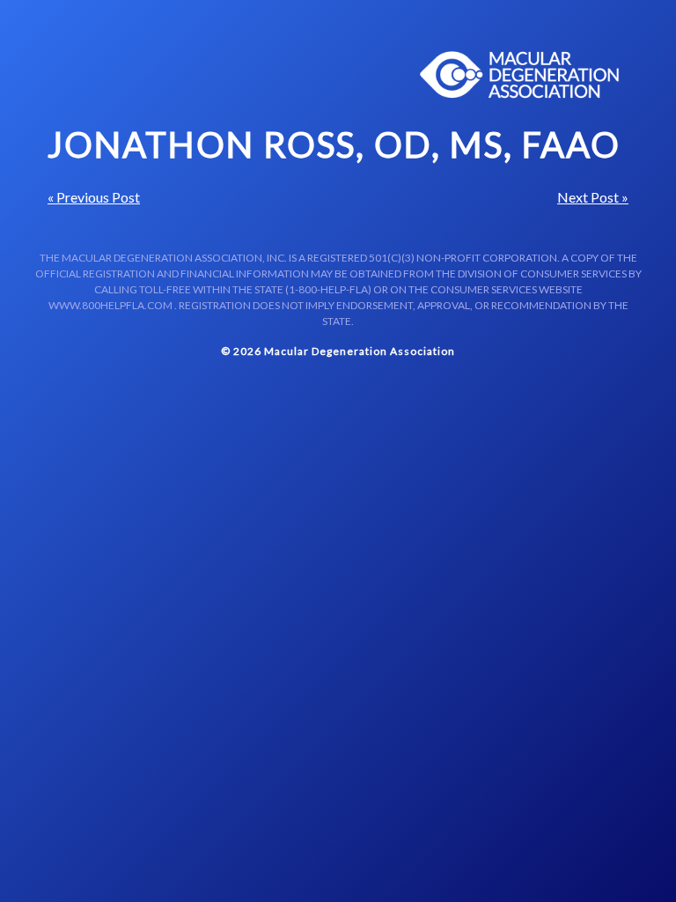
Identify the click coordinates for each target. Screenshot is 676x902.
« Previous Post (94, 197)
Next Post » (592, 197)
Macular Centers (520, 75)
